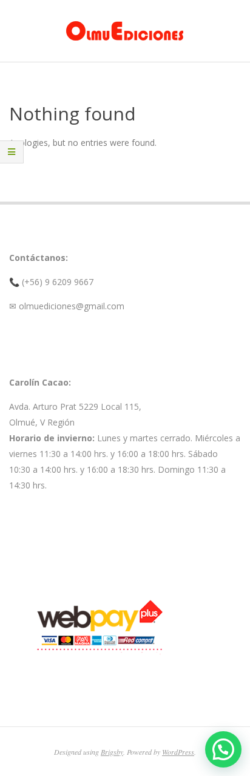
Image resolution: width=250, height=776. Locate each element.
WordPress (178, 752)
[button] (223, 749)
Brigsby (112, 752)
